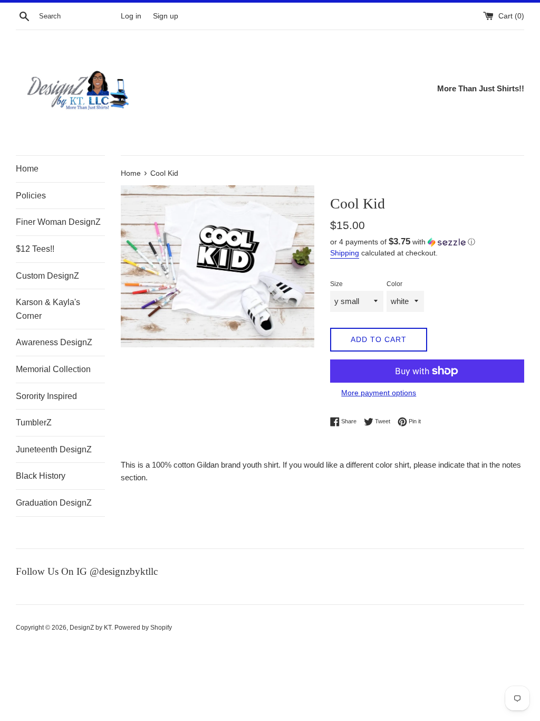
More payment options (378, 392)
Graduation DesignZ (54, 502)
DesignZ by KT (90, 627)
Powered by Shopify (143, 627)
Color (394, 284)
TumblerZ (34, 422)
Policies (31, 195)
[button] (427, 242)
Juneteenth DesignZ (54, 449)
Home (27, 168)
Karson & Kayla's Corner (48, 309)
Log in (131, 16)
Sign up (165, 16)
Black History (40, 475)
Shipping (344, 253)
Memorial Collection (53, 369)
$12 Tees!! (35, 248)
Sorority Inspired (46, 396)
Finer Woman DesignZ (58, 221)
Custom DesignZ (47, 275)
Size (336, 284)
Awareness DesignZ (54, 342)
